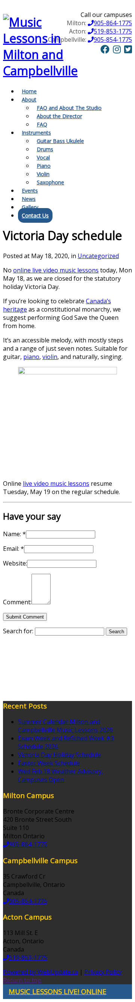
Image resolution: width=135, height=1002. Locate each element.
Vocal (43, 157)
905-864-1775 (113, 23)
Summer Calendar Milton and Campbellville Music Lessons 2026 (65, 726)
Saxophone (50, 182)
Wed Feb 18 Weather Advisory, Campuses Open (60, 775)
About (29, 99)
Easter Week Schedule (49, 763)
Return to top (22, 980)
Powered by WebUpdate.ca (40, 972)
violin (49, 357)
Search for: (18, 631)
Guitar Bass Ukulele (60, 140)
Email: (13, 548)
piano (31, 357)
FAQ (42, 124)
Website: (15, 563)
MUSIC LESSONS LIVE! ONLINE (57, 991)
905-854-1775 (113, 39)
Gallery (30, 207)
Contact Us (35, 215)
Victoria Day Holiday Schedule (59, 755)
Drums (45, 149)
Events (30, 190)
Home (29, 91)
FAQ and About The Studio (69, 107)
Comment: (17, 602)
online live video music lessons (56, 270)
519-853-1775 (113, 31)
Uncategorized (98, 256)
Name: (14, 534)
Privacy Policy (103, 972)
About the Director (59, 116)
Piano (44, 165)
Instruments (36, 132)
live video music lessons (56, 483)
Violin (43, 174)
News (29, 198)
